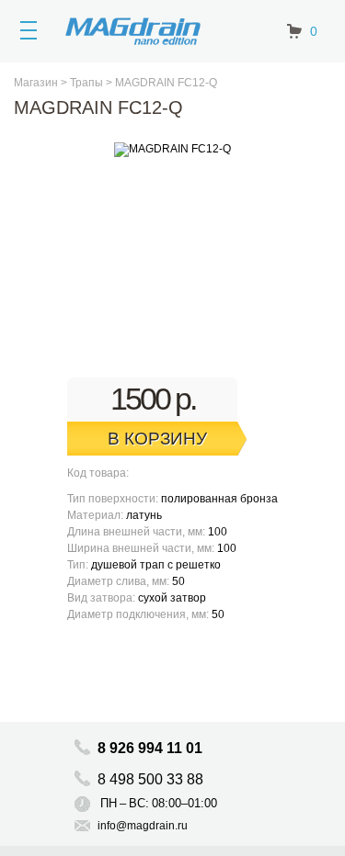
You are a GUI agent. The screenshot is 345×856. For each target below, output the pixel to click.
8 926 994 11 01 (150, 748)
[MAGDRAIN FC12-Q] (172, 149)
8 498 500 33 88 (152, 779)
